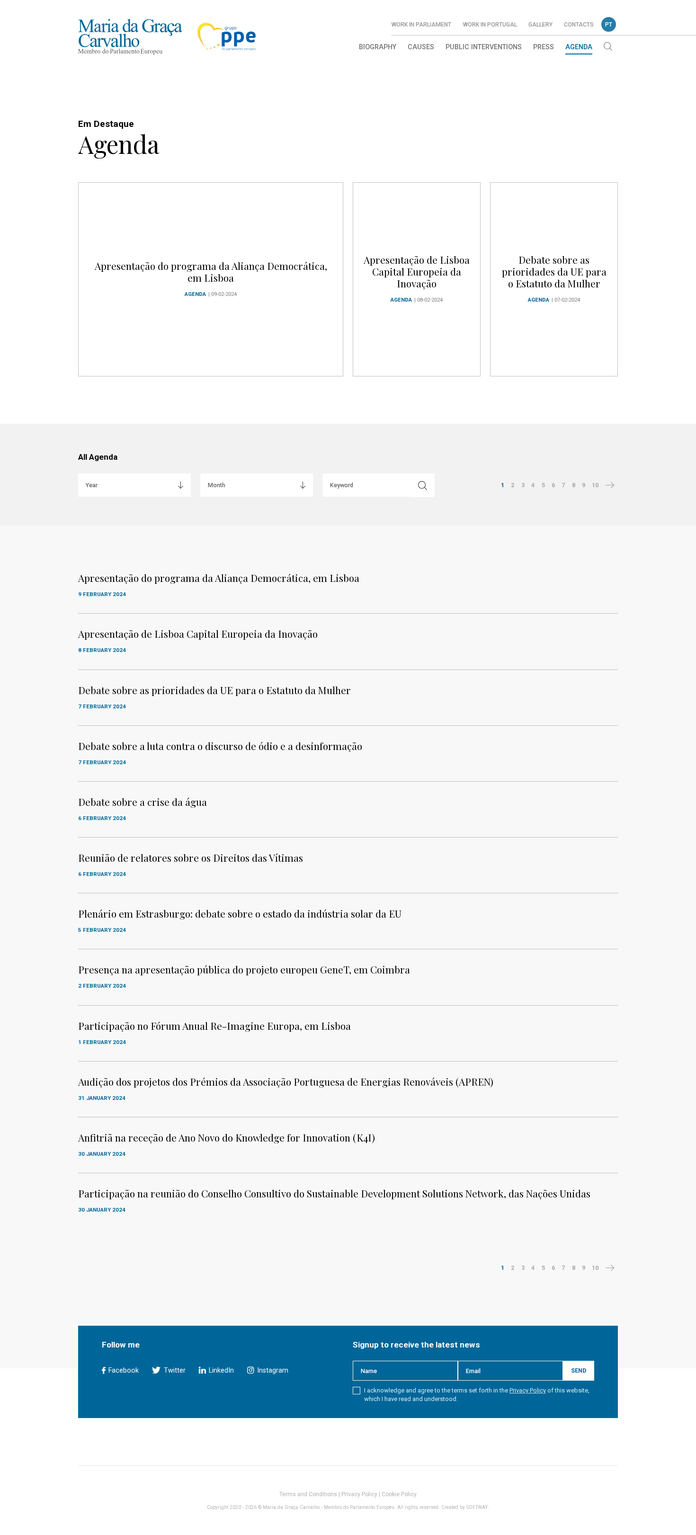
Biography (377, 47)
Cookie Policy (399, 1494)
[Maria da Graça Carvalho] (130, 36)
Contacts (579, 24)
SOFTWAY (477, 1507)
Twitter (173, 1370)
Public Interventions (484, 47)
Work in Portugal (490, 24)
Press (543, 47)
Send (578, 1370)
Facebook (123, 1370)
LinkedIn (220, 1370)
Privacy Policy (527, 1390)
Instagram (271, 1370)
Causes (421, 47)
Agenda (578, 47)
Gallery (540, 24)
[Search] (608, 47)
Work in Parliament (421, 24)
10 (595, 485)
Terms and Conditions (308, 1494)
